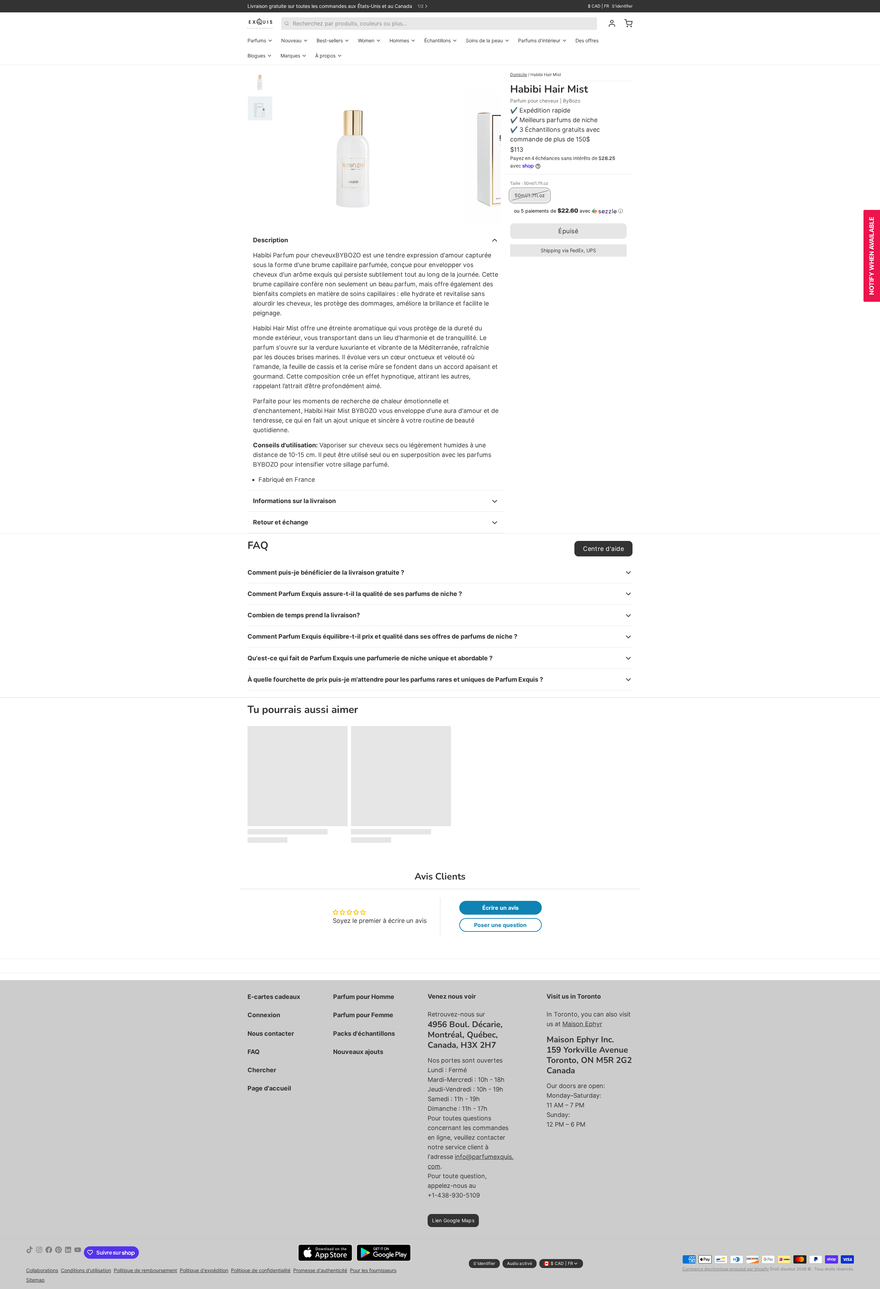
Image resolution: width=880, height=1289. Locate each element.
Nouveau (291, 40)
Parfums (257, 40)
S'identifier (622, 6)
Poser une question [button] (500, 925)
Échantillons (437, 40)
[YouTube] (77, 1252)
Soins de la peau (484, 40)
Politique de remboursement (145, 1270)
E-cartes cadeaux (274, 996)
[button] (568, 210)
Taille (529, 182)
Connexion (264, 1015)
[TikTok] (29, 1252)
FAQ (254, 1051)
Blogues (256, 55)
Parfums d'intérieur (539, 40)
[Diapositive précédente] (286, 145)
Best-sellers (330, 40)
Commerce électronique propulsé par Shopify (725, 1268)
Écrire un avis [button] (500, 907)
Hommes (399, 40)
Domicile (518, 74)
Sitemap (35, 1280)
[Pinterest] (58, 1252)
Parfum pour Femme (363, 1015)
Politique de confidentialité (260, 1270)
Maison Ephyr (582, 1023)
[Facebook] (48, 1252)
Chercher (262, 1070)
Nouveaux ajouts (358, 1051)
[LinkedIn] (68, 1252)
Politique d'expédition (204, 1270)
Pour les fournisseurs (373, 1270)
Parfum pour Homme (363, 996)
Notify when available (871, 256)
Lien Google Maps (453, 1220)
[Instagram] (39, 1252)
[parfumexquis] (260, 23)
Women (366, 40)
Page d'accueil (269, 1088)
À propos (325, 55)
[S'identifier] (609, 23)
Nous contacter (271, 1033)
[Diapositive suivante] (490, 145)
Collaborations (42, 1270)
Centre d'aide (603, 548)
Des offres (586, 40)
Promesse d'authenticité (320, 1270)
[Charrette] (625, 23)
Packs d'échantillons (364, 1033)
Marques (290, 55)
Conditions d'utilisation (86, 1270)
